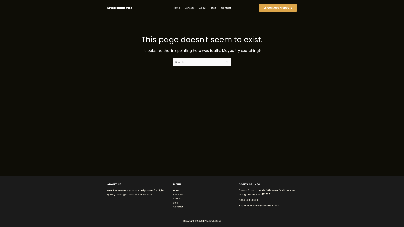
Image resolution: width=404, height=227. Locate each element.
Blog (213, 7)
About (203, 7)
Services (190, 7)
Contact (226, 7)
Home (176, 7)
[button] (278, 8)
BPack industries (119, 8)
